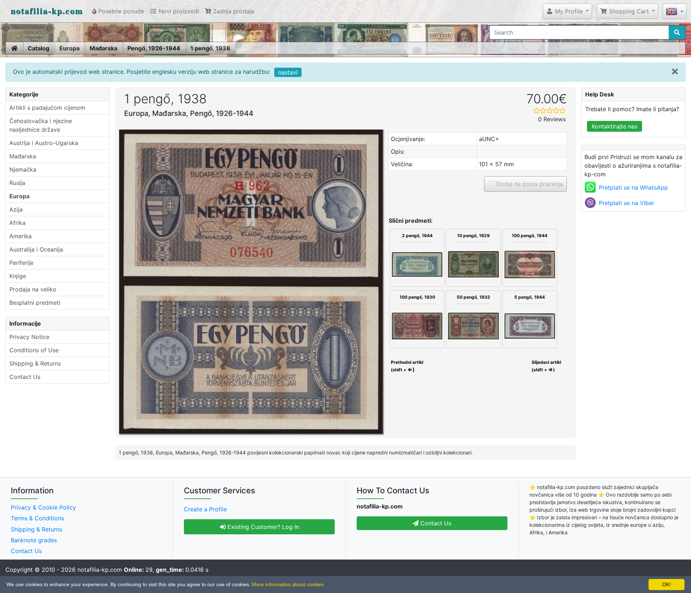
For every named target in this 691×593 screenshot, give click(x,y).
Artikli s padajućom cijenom (47, 107)
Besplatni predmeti (34, 302)
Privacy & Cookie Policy (43, 507)
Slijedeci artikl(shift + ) (546, 365)
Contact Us (24, 376)
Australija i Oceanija (36, 249)
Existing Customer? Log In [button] (262, 526)
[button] (567, 11)
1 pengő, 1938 (210, 48)
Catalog (38, 48)
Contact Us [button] (435, 523)
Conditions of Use (34, 350)
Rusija (17, 182)
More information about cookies (288, 584)
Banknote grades (34, 540)
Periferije (21, 262)
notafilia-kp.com (47, 11)
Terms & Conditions (37, 518)
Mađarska (103, 48)
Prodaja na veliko (33, 289)
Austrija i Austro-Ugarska (43, 142)
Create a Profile (205, 509)
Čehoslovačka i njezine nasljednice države (40, 125)
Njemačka (22, 169)
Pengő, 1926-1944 (153, 48)
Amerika (20, 236)
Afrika (17, 222)
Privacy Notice (29, 336)
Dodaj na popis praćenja (528, 183)
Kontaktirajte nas (614, 126)
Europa (69, 48)
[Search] (677, 32)
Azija (16, 209)
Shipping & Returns (35, 363)
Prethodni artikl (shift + (406, 365)
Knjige (17, 276)
